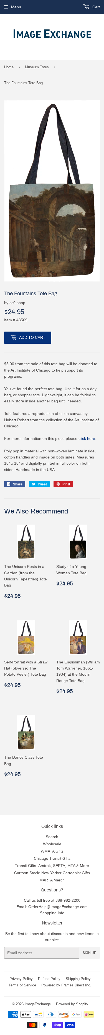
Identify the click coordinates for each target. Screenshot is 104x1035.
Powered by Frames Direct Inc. (66, 985)
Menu (16, 7)
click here (86, 438)
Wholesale (52, 844)
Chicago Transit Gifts (52, 858)
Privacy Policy (21, 978)
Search (52, 836)
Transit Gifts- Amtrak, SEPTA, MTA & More (52, 865)
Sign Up (89, 953)
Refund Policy (49, 978)
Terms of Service (22, 985)
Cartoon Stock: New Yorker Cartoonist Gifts (52, 873)
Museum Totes (37, 67)
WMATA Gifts (52, 851)
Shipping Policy (78, 978)
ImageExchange (38, 1004)
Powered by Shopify (72, 1004)
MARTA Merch (52, 880)
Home (9, 67)
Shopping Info (52, 913)
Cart (95, 7)
